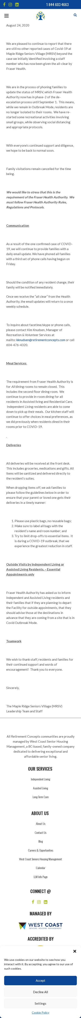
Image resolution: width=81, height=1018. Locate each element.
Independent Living (40, 779)
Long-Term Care (41, 797)
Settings (40, 1003)
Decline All (40, 992)
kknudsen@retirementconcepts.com (40, 340)
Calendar (40, 868)
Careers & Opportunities (40, 850)
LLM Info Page (41, 876)
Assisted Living (40, 788)
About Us (40, 823)
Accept (40, 980)
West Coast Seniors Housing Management (40, 859)
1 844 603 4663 (57, 4)
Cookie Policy (40, 1012)
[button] (75, 951)
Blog (40, 841)
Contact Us (40, 832)
